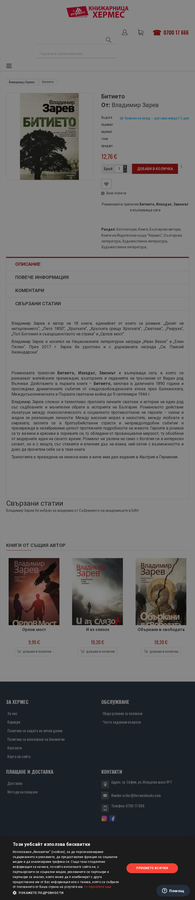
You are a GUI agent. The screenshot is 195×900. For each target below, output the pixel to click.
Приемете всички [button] (152, 868)
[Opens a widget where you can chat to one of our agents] (173, 891)
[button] (67, 893)
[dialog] (97, 868)
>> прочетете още (97, 887)
